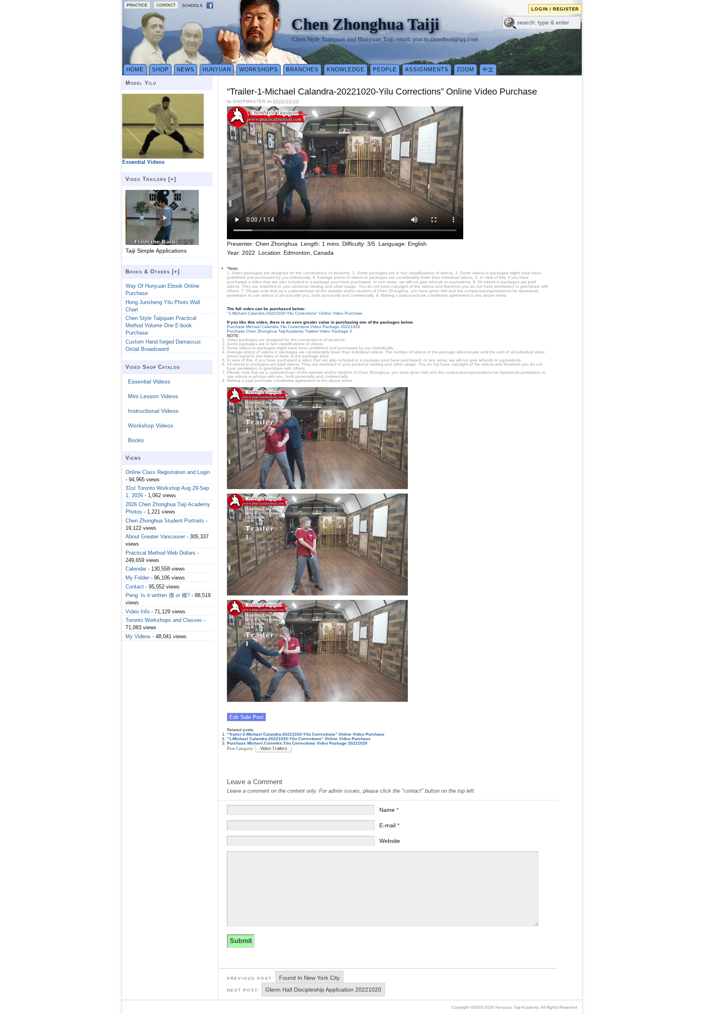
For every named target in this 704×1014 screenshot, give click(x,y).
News (185, 69)
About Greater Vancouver (155, 536)
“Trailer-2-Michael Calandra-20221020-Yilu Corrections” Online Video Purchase (306, 734)
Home (135, 69)
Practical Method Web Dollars (160, 553)
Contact (166, 5)
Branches (302, 69)
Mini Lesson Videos (153, 396)
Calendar (135, 569)
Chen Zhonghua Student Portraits (164, 521)
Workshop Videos (150, 425)
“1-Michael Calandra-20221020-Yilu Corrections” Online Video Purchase (299, 738)
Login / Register (555, 9)
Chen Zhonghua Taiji (365, 24)
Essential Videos (149, 381)
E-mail (389, 825)
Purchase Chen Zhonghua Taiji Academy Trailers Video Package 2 (289, 331)
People (385, 69)
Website (389, 841)
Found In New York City (309, 977)
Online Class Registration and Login (167, 472)
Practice (137, 5)
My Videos (138, 636)
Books (136, 440)
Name (388, 810)
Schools (192, 5)
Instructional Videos (153, 411)
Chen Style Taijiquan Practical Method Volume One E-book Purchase (160, 325)
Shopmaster (249, 101)
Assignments (427, 69)
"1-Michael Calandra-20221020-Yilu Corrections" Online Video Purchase (295, 313)
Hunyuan (216, 69)
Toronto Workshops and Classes (163, 620)
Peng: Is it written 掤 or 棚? (157, 595)
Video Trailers (273, 748)
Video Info (137, 611)
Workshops (258, 69)
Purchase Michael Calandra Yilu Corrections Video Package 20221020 (293, 326)
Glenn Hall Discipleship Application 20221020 (323, 989)
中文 (488, 69)
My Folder (137, 578)
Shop (160, 69)
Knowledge (346, 69)
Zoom (465, 69)
